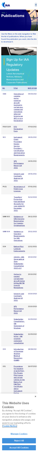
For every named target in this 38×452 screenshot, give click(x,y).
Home (3, 13)
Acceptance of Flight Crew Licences (19, 189)
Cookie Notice (10, 426)
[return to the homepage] (5, 5)
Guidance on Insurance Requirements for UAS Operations (19, 236)
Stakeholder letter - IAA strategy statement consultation (19, 338)
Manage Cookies (19, 434)
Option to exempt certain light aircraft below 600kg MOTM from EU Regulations (19, 281)
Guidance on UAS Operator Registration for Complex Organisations (19, 221)
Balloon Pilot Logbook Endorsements (19, 249)
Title (16, 88)
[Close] (35, 396)
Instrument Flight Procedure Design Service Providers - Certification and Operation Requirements (19, 146)
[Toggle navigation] (36, 4)
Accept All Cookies (19, 447)
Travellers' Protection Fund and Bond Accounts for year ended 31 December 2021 (19, 203)
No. (4, 88)
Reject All (19, 440)
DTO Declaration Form (18, 129)
